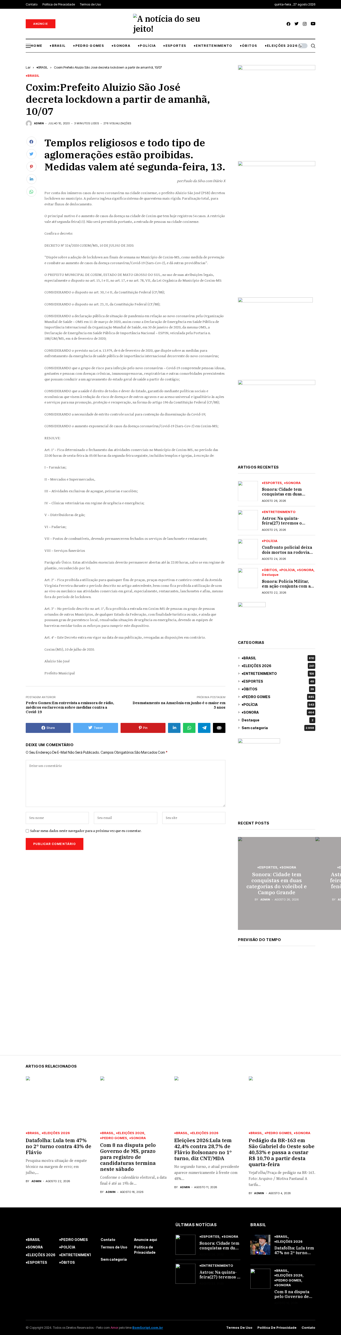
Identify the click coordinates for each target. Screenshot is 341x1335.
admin (39, 123)
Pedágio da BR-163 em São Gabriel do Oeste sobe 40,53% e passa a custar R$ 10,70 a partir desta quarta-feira (282, 1152)
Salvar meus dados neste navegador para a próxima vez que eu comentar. (86, 831)
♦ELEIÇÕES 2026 (278, 666)
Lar (28, 67)
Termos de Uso (114, 1247)
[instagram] (305, 24)
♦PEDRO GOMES (278, 697)
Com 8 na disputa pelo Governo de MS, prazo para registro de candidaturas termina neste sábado (128, 1157)
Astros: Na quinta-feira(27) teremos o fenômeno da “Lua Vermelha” (282, 525)
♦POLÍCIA (269, 541)
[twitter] (297, 24)
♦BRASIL (42, 67)
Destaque (270, 575)
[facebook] (288, 24)
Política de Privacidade (145, 1249)
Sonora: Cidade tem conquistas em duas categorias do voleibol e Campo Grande (286, 496)
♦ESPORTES (272, 483)
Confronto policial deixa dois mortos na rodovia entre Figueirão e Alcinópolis (287, 554)
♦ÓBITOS (269, 570)
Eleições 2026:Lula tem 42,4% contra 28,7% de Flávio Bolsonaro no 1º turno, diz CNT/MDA (203, 1149)
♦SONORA (292, 483)
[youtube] (313, 24)
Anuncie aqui (145, 1239)
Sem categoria (278, 728)
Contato (108, 1239)
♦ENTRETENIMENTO (279, 512)
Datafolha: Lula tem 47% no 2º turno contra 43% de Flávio (58, 1146)
